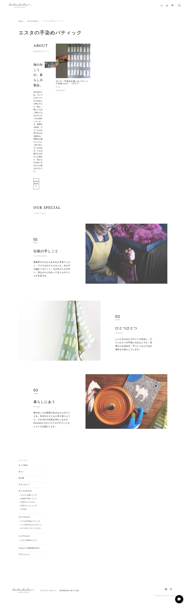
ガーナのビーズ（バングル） (31, 528)
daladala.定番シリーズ (29, 495)
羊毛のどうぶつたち (28, 502)
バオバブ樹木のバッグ (29, 540)
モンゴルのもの (25, 491)
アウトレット (24, 554)
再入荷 (21, 478)
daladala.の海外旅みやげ (29, 548)
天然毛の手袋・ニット (29, 499)
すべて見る (23, 465)
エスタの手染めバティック (30, 521)
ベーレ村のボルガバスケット (31, 525)
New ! (21, 472)
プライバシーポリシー (48, 590)
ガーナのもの (33, 21)
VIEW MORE (36, 183)
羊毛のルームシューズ (29, 506)
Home (21, 21)
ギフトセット (24, 484)
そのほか (24, 509)
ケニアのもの (24, 536)
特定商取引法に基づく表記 (69, 590)
